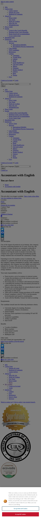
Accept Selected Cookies (20, 508)
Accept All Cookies (20, 514)
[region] (20, 502)
